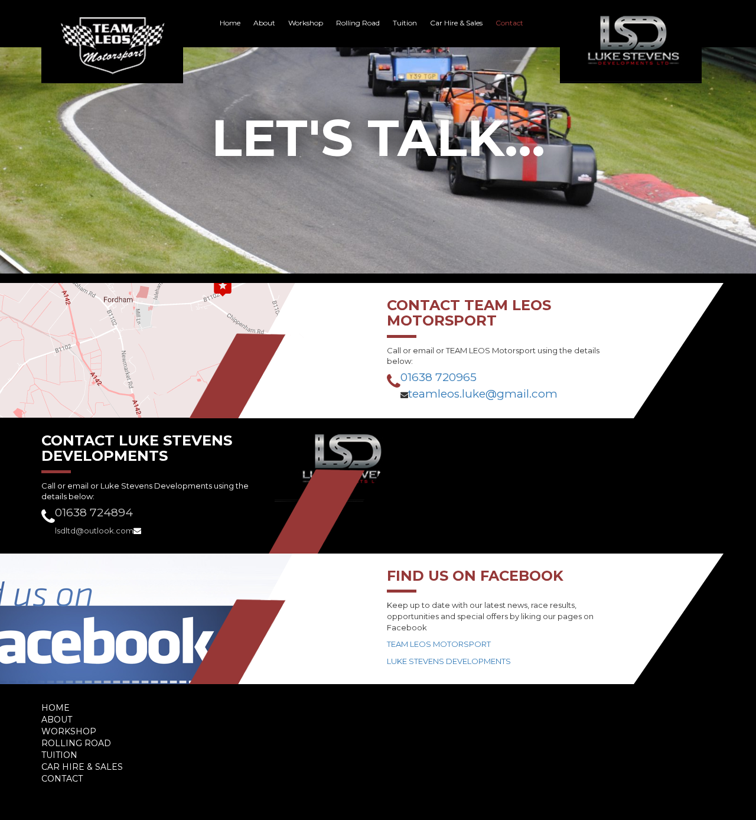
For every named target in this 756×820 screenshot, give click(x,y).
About (264, 22)
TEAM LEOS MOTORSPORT (439, 644)
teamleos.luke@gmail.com (483, 394)
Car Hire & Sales (456, 22)
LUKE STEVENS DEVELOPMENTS (449, 661)
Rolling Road (358, 22)
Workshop (305, 22)
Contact (509, 22)
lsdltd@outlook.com (94, 530)
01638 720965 (438, 377)
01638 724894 (94, 512)
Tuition (405, 22)
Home (230, 22)
